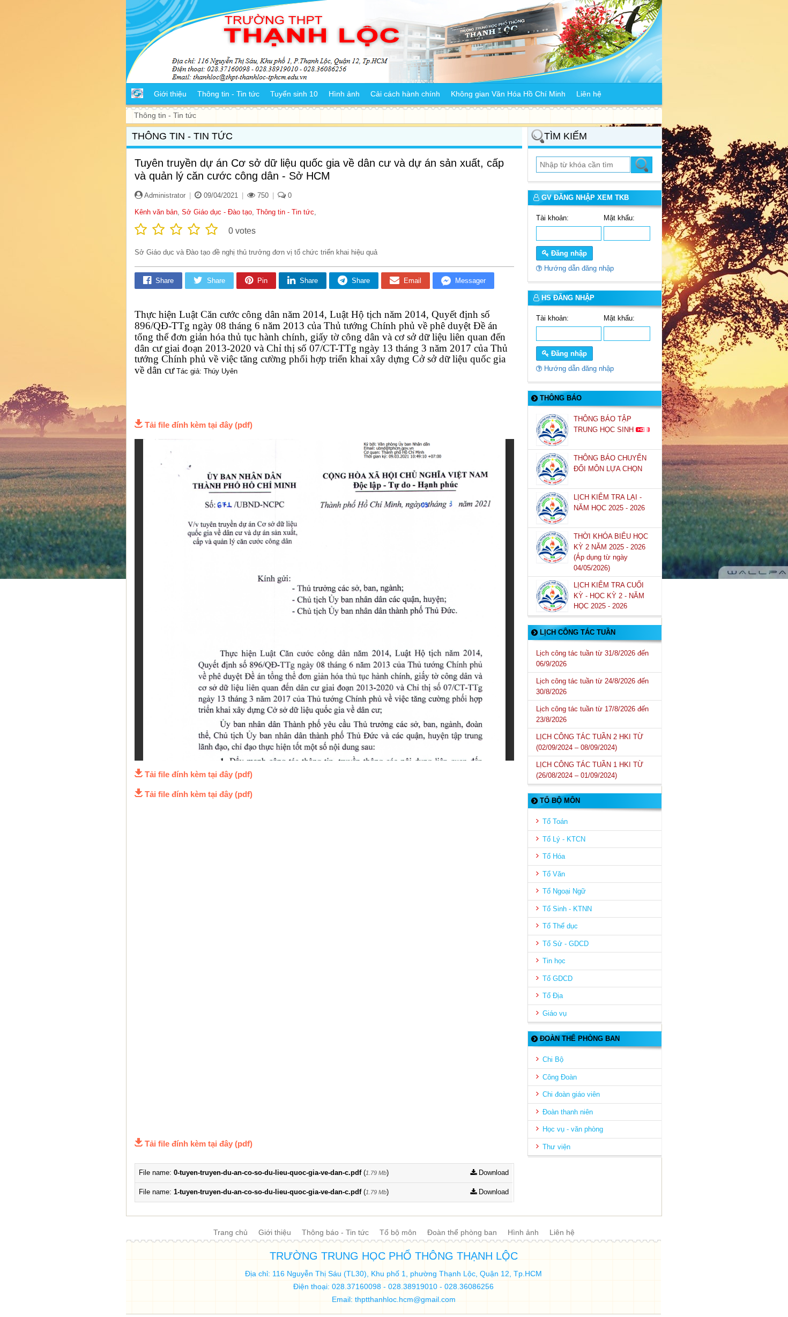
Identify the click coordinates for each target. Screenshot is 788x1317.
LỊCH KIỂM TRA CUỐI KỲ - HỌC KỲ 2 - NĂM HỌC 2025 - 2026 (609, 595)
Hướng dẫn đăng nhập (578, 268)
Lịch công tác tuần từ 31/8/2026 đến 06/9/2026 (592, 658)
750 (262, 195)
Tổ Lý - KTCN (563, 839)
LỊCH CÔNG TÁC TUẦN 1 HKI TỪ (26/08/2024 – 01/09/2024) (589, 770)
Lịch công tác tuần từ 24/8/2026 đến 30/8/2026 (592, 686)
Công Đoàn (559, 1077)
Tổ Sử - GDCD (565, 944)
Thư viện (556, 1147)
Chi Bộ (552, 1059)
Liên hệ (562, 1232)
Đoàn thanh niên (567, 1112)
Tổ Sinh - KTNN (567, 909)
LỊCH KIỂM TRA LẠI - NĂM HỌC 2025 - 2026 (610, 502)
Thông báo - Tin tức (335, 1232)
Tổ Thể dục (560, 926)
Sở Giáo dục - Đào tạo (217, 212)
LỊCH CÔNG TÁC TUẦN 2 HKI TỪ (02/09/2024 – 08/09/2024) (589, 742)
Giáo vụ (554, 1013)
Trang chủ (230, 1232)
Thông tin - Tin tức (285, 212)
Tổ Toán (555, 821)
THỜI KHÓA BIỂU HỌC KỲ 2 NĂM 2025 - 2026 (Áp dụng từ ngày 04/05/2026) (611, 552)
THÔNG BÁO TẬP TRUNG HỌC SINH (605, 424)
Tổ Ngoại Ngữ (564, 891)
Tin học (554, 961)
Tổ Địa (552, 996)
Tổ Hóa (553, 856)
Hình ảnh (523, 1232)
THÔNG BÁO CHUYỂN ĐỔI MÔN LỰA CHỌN (610, 463)
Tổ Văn (553, 874)
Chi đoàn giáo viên (571, 1094)
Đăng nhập (568, 253)
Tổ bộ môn (398, 1232)
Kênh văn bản (156, 212)
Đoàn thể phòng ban (462, 1232)
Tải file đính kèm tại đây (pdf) (198, 424)
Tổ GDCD (557, 978)
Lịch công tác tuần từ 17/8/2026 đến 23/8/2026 (592, 714)
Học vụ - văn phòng (572, 1129)
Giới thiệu (274, 1232)
